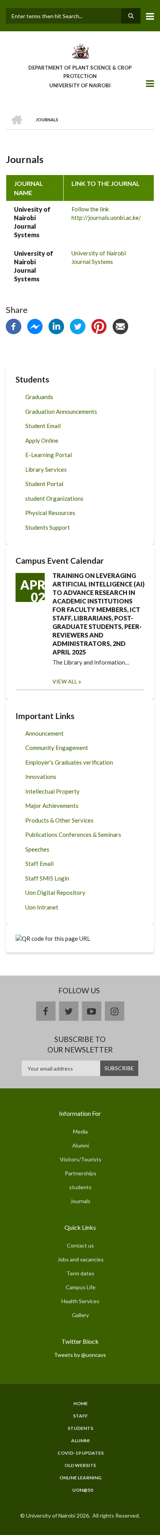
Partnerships (80, 1173)
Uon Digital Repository (55, 892)
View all (64, 681)
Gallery (80, 1315)
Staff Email (39, 863)
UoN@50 (82, 1490)
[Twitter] (77, 325)
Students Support (47, 527)
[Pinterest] (99, 325)
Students (80, 1428)
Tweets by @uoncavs (80, 1354)
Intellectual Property (52, 791)
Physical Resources (50, 512)
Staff (80, 1416)
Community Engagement (56, 747)
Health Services (80, 1301)
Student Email (43, 425)
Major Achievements (51, 805)
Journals (80, 1201)
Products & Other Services (59, 820)
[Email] (120, 325)
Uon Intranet (41, 907)
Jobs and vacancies (80, 1259)
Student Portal (44, 483)
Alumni (80, 1145)
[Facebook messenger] (35, 325)
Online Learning (80, 1478)
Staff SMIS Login (47, 878)
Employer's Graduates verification (69, 762)
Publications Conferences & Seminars (73, 834)
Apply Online (41, 440)
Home (80, 1403)
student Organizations (54, 498)
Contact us (80, 1245)
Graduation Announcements (61, 411)
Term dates (80, 1273)
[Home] (80, 50)
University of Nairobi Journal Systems (33, 266)
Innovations (40, 776)
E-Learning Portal (48, 454)
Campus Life (81, 1287)
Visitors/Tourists (80, 1159)
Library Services (46, 469)
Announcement (44, 733)
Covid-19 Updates (80, 1453)
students (80, 1187)
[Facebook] (13, 325)
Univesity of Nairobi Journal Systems (32, 222)
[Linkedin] (56, 325)
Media (80, 1131)
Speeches (37, 849)
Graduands (39, 396)
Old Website (80, 1465)
